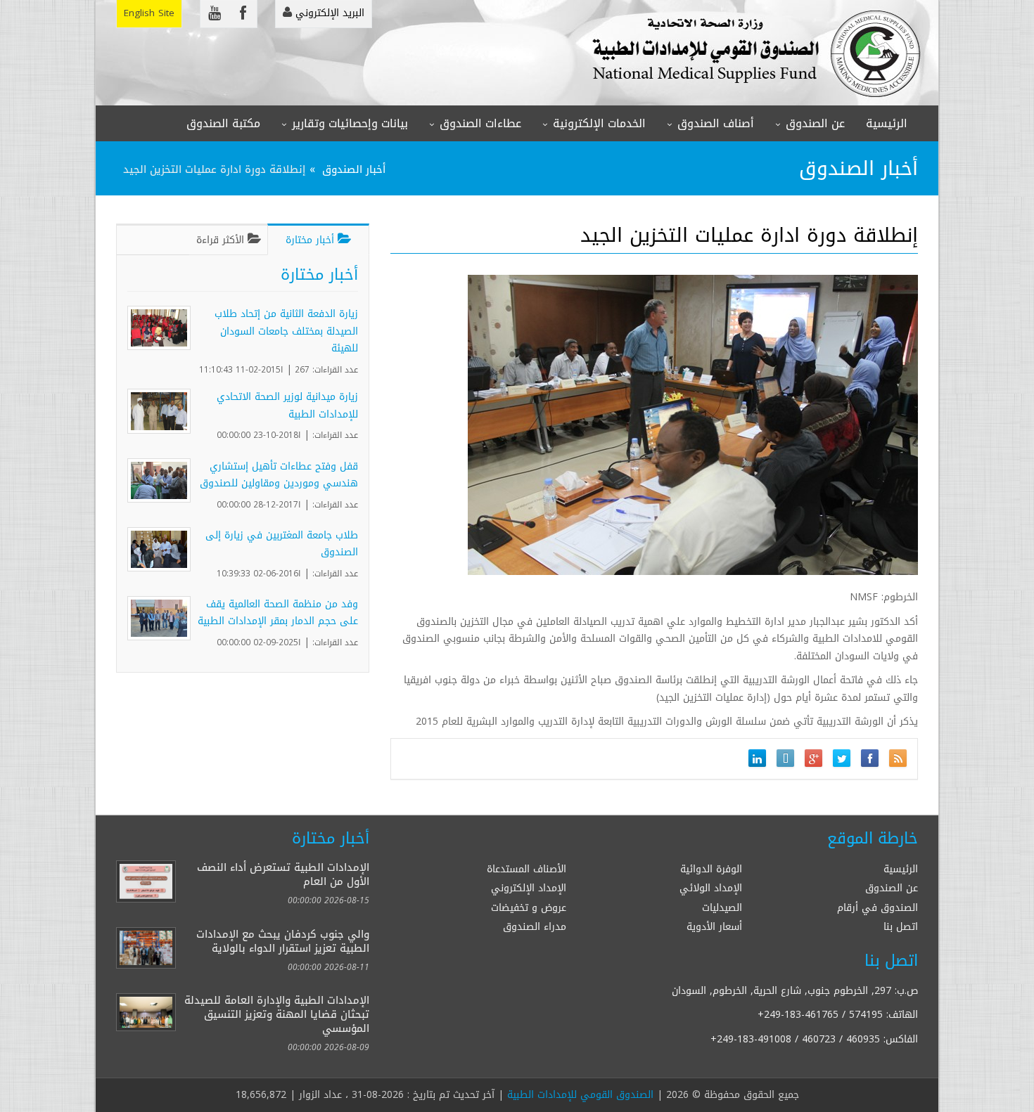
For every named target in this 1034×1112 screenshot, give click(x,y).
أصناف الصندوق (715, 123)
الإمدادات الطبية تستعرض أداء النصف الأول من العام (283, 874)
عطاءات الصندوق (480, 123)
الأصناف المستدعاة (526, 869)
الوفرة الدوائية (711, 869)
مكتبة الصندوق (223, 123)
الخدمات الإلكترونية (599, 123)
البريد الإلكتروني (328, 13)
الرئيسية (886, 123)
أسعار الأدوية (714, 926)
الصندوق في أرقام (877, 907)
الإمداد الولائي (710, 888)
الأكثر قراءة (222, 240)
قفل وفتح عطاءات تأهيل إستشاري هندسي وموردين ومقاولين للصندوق (279, 475)
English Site (149, 13)
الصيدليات (722, 907)
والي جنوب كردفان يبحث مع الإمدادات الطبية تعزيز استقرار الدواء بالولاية (282, 941)
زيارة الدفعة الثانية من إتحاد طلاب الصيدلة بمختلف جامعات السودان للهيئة (286, 331)
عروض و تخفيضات (528, 907)
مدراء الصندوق (534, 926)
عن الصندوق (815, 123)
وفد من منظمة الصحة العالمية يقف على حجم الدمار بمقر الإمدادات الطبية (278, 613)
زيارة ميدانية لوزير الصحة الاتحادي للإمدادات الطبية (287, 405)
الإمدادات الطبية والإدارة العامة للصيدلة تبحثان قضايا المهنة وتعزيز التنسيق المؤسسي (276, 1014)
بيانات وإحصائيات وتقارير (350, 123)
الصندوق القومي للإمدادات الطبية (580, 1094)
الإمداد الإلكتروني (528, 888)
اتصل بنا (900, 926)
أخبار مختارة (312, 240)
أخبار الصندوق (353, 169)
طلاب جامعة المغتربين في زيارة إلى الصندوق (281, 544)
